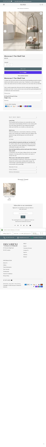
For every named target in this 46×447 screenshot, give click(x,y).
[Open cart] (42, 4)
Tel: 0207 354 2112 (18, 1)
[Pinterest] (6, 1)
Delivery (25, 254)
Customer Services (27, 248)
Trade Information (7, 267)
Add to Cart (23, 68)
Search (24, 246)
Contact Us (25, 250)
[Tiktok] (8, 1)
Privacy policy (11, 283)
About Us (5, 262)
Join (23, 216)
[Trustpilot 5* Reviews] (32, 237)
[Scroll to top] (44, 444)
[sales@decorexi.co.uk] (18, 238)
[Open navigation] (4, 4)
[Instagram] (5, 1)
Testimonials (6, 271)
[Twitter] (9, 1)
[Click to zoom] (41, 13)
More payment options (23, 75)
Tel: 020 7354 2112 (10, 237)
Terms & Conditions (7, 273)
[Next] (31, 1)
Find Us (25, 252)
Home (18, 8)
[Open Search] (40, 4)
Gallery (4, 265)
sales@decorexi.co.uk (27, 1)
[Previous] (14, 1)
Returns (25, 256)
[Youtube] (11, 1)
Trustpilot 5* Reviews (38, 237)
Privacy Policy (6, 275)
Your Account (6, 269)
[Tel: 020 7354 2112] (4, 238)
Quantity (6, 62)
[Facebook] (3, 1)
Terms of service (17, 283)
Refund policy (5, 283)
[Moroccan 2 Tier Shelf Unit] (9, 189)
